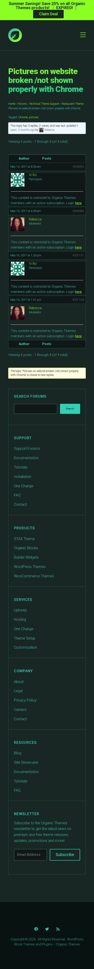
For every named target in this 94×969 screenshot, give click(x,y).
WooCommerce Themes (34, 576)
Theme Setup (24, 638)
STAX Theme (24, 539)
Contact (20, 504)
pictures (34, 117)
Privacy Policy (25, 700)
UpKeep (20, 610)
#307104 (78, 299)
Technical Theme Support (44, 103)
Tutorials (20, 467)
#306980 (78, 211)
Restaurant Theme (72, 103)
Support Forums (27, 448)
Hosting (20, 619)
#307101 (78, 255)
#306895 (78, 166)
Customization (25, 647)
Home (11, 103)
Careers (20, 709)
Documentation (26, 458)
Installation (22, 476)
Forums (22, 103)
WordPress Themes (30, 567)
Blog (17, 753)
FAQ (17, 495)
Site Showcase (26, 762)
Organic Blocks (26, 548)
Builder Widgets (26, 557)
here (78, 203)
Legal (18, 691)
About (19, 682)
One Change (23, 486)
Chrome (23, 117)
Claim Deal (48, 14)
